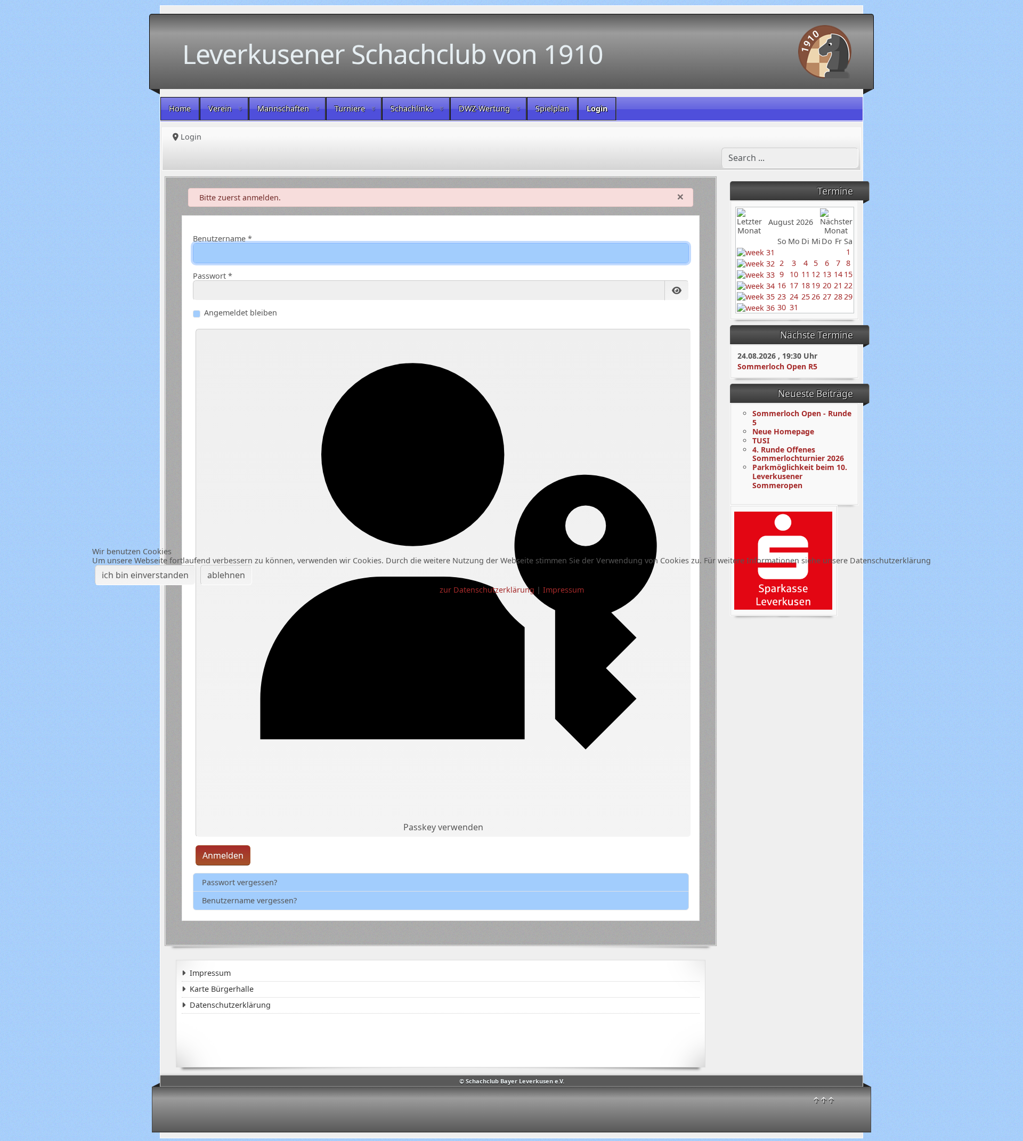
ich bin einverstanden (145, 575)
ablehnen (226, 575)
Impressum (563, 590)
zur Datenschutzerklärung (487, 590)
